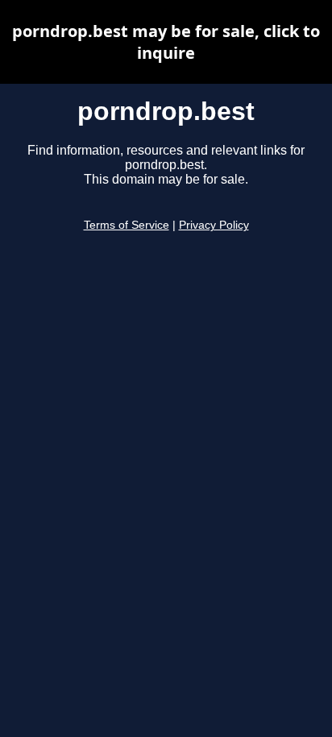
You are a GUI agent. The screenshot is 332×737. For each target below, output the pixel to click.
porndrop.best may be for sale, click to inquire (166, 42)
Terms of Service (126, 225)
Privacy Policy (214, 225)
